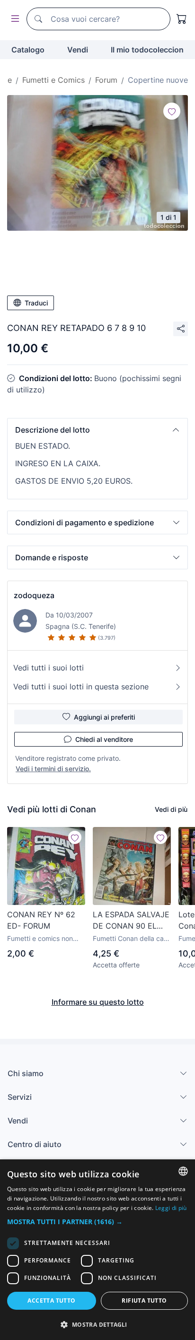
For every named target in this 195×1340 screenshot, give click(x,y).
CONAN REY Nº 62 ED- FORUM (41, 920)
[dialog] (97, 1249)
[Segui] (171, 111)
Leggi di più (171, 1208)
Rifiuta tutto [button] (144, 1300)
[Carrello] (181, 19)
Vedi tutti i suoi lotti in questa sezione (81, 686)
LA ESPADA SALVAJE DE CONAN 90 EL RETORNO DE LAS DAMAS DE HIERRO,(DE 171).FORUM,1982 (131, 920)
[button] (97, 429)
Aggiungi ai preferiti (104, 717)
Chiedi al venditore (104, 739)
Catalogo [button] (27, 49)
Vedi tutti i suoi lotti (48, 667)
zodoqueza (34, 595)
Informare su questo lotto (98, 1002)
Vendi (77, 49)
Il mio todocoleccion (147, 49)
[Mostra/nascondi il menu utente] (13, 19)
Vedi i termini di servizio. (53, 769)
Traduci (36, 303)
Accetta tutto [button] (51, 1300)
